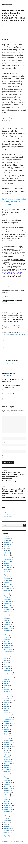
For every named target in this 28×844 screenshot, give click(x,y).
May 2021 (6, 575)
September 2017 (8, 655)
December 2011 (8, 786)
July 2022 (6, 548)
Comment (5, 415)
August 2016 (7, 679)
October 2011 (7, 790)
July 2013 (6, 750)
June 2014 (6, 729)
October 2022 (7, 544)
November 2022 (8, 542)
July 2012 (6, 773)
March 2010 (7, 824)
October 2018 (7, 630)
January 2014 (7, 738)
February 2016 (7, 691)
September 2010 (8, 813)
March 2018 (7, 643)
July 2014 (6, 727)
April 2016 (6, 687)
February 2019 (7, 622)
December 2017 (8, 649)
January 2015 (7, 716)
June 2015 (6, 706)
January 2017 (7, 670)
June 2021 (6, 573)
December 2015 (8, 695)
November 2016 (8, 674)
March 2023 (7, 538)
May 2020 (6, 596)
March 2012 (7, 780)
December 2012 (8, 763)
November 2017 (8, 651)
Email (4, 442)
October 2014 (7, 721)
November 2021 (8, 563)
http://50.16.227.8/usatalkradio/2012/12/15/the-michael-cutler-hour (14, 201)
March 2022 (7, 556)
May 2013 (6, 754)
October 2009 (7, 828)
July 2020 (6, 592)
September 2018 (8, 632)
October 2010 (7, 811)
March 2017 (7, 666)
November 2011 (8, 788)
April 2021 (6, 576)
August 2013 (7, 748)
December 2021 (8, 561)
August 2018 (7, 634)
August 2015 (7, 702)
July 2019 (6, 613)
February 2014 (7, 737)
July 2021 (6, 571)
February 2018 (7, 645)
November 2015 (8, 697)
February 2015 (7, 714)
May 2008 (6, 836)
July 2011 (6, 796)
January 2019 (7, 624)
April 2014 (6, 733)
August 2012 (7, 771)
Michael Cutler (8, 5)
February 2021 (7, 580)
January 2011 (7, 807)
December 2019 (8, 605)
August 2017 (7, 656)
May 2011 (6, 799)
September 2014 (8, 723)
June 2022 (6, 550)
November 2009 (8, 826)
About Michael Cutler (9, 511)
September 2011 (8, 792)
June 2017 (6, 660)
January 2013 (7, 761)
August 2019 (7, 611)
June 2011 (6, 797)
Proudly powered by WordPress (16, 841)
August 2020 (7, 590)
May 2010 (6, 820)
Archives (6, 513)
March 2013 (7, 757)
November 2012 (8, 765)
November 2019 (8, 607)
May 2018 (6, 639)
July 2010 (6, 817)
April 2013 (6, 756)
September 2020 (8, 588)
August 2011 (7, 794)
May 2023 (6, 536)
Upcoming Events (8, 516)
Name (4, 435)
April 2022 (6, 554)
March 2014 (7, 735)
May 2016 (6, 685)
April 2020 (6, 597)
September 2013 (8, 746)
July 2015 (6, 704)
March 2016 (7, 689)
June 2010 (6, 818)
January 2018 (7, 647)
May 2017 (6, 662)
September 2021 (8, 567)
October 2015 (7, 698)
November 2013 (8, 742)
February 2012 (7, 782)
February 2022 (7, 557)
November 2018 (8, 628)
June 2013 (6, 752)
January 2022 (7, 559)
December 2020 (8, 584)
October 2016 (7, 676)
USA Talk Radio (7, 375)
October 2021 (7, 565)
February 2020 (7, 601)
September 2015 (8, 700)
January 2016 (7, 693)
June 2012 (6, 775)
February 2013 (7, 759)
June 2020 (6, 594)
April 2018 (6, 641)
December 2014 (8, 717)
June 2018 (6, 637)
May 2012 (6, 777)
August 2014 (7, 725)
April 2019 (6, 618)
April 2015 (6, 710)
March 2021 (7, 578)
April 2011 (6, 801)
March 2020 (7, 599)
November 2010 (8, 809)
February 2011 (7, 805)
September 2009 (8, 830)
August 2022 (7, 546)
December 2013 (8, 740)
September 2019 (8, 609)
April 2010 (6, 822)
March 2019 (7, 620)
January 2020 (7, 603)
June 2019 (6, 615)
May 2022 (6, 552)
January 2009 (7, 834)
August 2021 (7, 569)
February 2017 (7, 668)
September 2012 (8, 769)
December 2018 (8, 626)
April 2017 (6, 664)
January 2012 (7, 784)
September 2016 (8, 677)
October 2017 (7, 653)
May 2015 (6, 708)
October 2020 (7, 586)
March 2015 (7, 712)
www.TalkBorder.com (8, 297)
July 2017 (6, 658)
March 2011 (7, 803)
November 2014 (8, 719)
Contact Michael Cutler (10, 514)
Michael (6, 399)
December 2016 (8, 672)
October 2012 (7, 767)
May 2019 (6, 616)
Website (4, 449)
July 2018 (6, 636)
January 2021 (7, 582)
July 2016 (6, 681)
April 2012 (6, 778)
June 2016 (6, 683)
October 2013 (7, 744)
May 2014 (6, 731)
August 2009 (7, 832)
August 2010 (7, 815)
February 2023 (7, 540)
